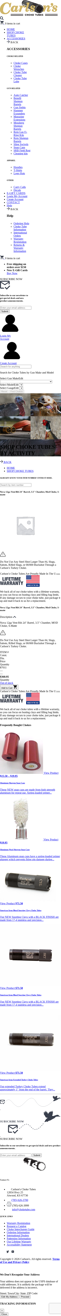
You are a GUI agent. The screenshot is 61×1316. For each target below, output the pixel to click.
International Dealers (18, 1235)
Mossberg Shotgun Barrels (19, 125)
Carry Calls (20, 187)
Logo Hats (19, 173)
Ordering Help (21, 223)
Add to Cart (7, 688)
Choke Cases (21, 63)
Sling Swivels (21, 144)
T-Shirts (18, 170)
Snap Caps (19, 147)
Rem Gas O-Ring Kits (20, 134)
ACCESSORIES (16, 38)
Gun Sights (20, 107)
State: (23, 1293)
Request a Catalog (16, 1226)
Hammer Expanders (19, 112)
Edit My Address (9, 1296)
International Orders (20, 234)
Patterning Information (19, 1238)
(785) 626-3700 (19, 1200)
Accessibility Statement (19, 1244)
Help (9, 205)
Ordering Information (18, 1232)
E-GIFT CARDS (16, 193)
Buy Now (12, 273)
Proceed (25, 1296)
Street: (3, 1293)
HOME (11, 467)
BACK (7, 462)
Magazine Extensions (19, 118)
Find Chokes (17, 391)
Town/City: (13, 1293)
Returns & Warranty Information (20, 248)
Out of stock (6, 682)
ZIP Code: (32, 1293)
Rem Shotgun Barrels (21, 140)
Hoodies (18, 167)
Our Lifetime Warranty (19, 1241)
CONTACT (13, 202)
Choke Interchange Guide (20, 1229)
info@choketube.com (23, 1209)
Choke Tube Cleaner (20, 74)
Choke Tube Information (20, 228)
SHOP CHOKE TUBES (15, 34)
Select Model (9, 384)
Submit (4, 311)
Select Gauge (9, 387)
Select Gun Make (11, 378)
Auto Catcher (21, 95)
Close (4, 1314)
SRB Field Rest (22, 150)
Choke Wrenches (19, 68)
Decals (17, 190)
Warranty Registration (20, 240)
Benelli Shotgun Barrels (18, 101)
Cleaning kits (21, 153)
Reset (4, 391)
